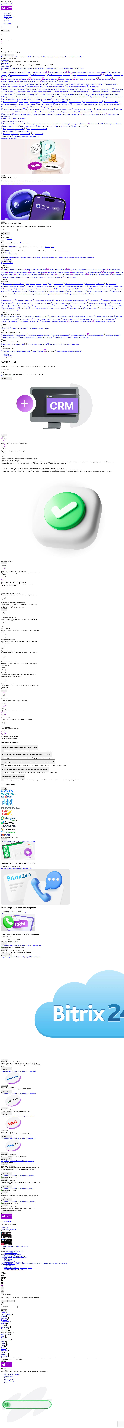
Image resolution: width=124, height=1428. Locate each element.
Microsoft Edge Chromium (12, 1374)
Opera (6, 1382)
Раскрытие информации (27, 68)
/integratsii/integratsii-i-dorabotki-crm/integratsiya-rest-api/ (17, 1161)
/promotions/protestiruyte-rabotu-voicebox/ (13, 184)
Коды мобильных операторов (13, 1262)
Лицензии (44, 68)
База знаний (8, 1260)
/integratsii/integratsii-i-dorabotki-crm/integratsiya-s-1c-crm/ (18, 1116)
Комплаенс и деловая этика (75, 68)
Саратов (3, 1345)
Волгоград (4, 1318)
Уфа (2, 1352)
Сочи (2, 1347)
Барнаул (3, 1316)
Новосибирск (5, 1334)
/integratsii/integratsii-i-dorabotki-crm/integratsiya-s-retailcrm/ (18, 1138)
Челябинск (4, 1354)
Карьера (17, 68)
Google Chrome (9, 1379)
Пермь (3, 1338)
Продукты (7, 15)
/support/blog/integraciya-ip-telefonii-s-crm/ (13, 913)
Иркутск (3, 1323)
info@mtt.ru (4, 1227)
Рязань (3, 1341)
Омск (2, 1336)
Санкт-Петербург (6, 1314)
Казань (3, 1325)
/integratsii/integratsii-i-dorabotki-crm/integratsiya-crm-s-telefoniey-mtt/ (21, 945)
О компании (8, 22)
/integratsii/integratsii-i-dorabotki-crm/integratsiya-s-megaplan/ (18, 1093)
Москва (3, 1312)
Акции (6, 20)
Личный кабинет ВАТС (8, 57)
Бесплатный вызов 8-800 (75, 57)
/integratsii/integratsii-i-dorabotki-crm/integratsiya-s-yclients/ (18, 1201)
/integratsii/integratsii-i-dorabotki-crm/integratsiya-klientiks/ (17, 1175)
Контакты (38, 68)
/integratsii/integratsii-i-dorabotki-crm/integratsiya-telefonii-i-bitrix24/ (20, 957)
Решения (7, 13)
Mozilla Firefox (8, 1376)
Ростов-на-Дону (6, 1340)
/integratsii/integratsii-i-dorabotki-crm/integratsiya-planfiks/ (17, 1188)
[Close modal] (2, 1288)
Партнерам (7, 23)
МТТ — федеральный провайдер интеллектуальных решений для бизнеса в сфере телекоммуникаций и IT (34, 1263)
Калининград (5, 1327)
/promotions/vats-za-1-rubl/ (8, 138)
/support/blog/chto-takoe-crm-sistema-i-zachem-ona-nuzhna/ (18, 841)
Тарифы (6, 18)
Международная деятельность (57, 68)
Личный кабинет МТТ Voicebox (26, 57)
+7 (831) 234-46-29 (6, 3)
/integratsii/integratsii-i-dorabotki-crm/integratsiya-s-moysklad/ (18, 1071)
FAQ (5, 1259)
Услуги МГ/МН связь (42, 57)
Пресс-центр (5, 68)
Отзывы (11, 68)
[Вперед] (5, 435)
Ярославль (4, 1356)
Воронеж (4, 1320)
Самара (3, 1343)
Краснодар (4, 1329)
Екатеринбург (5, 1321)
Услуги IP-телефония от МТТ (58, 57)
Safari (6, 1377)
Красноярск (4, 1331)
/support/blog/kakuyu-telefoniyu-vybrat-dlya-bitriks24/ (16, 868)
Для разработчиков (21, 1257)
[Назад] (2, 435)
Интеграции (8, 17)
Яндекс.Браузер (9, 1381)
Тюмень (3, 1349)
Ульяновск (4, 1350)
